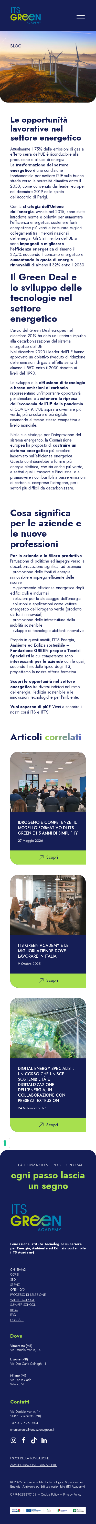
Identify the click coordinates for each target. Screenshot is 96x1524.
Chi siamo (18, 1270)
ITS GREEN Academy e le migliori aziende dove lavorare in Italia (43, 951)
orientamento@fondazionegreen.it (32, 1430)
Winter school (22, 1300)
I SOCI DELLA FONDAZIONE (30, 1458)
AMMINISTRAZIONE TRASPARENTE (33, 1465)
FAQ (13, 1315)
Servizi (15, 1285)
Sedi (13, 1280)
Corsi (14, 1274)
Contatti (17, 1320)
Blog (14, 1310)
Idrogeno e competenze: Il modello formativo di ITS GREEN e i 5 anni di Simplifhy (48, 827)
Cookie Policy (50, 1494)
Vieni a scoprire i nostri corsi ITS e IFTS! (46, 709)
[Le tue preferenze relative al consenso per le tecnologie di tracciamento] (5, 1143)
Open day (17, 1290)
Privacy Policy (72, 1494)
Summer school (23, 1305)
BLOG (16, 46)
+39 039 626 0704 (24, 1423)
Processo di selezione (28, 1295)
